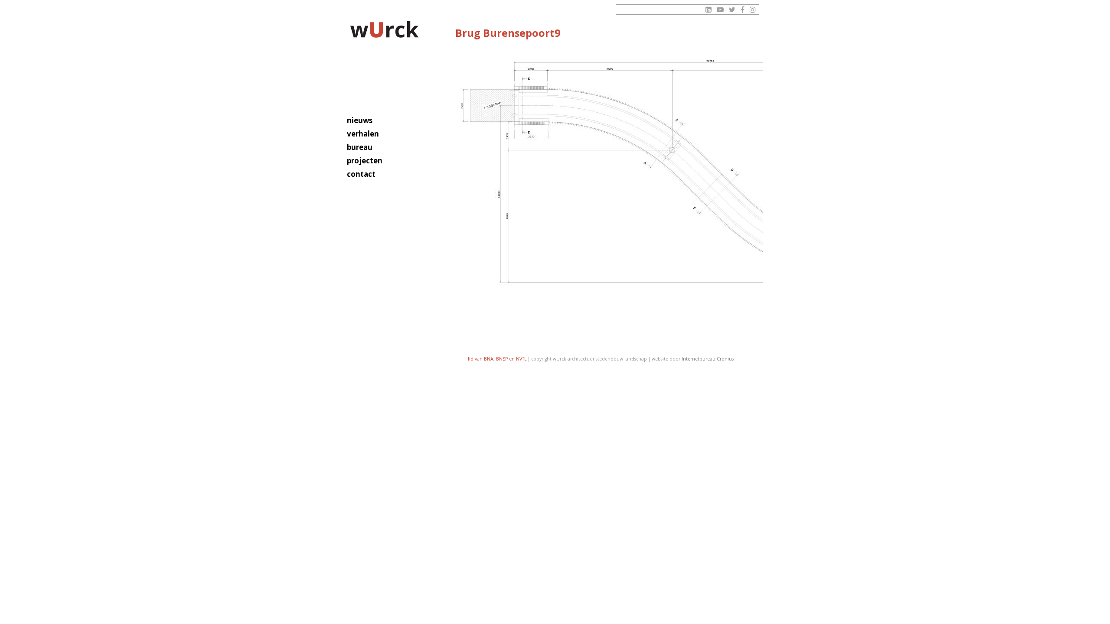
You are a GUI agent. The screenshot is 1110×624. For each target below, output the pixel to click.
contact (361, 174)
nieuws (359, 120)
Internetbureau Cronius (708, 359)
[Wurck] (385, 31)
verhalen (363, 134)
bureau (359, 147)
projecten (364, 161)
